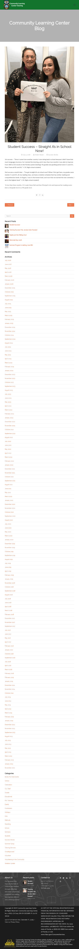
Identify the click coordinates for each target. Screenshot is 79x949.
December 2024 (10, 327)
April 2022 (8, 453)
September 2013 (10, 732)
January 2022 (9, 465)
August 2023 (9, 390)
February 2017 (9, 646)
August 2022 (9, 437)
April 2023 (8, 406)
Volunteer (8, 855)
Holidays (7, 812)
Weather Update (10, 863)
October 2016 (9, 654)
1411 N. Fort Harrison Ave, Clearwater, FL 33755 (19, 920)
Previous (10, 205)
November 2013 (10, 728)
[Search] (72, 216)
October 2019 (9, 551)
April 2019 (8, 571)
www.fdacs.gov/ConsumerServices (53, 934)
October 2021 (9, 477)
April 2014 (8, 709)
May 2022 (8, 449)
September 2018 (10, 591)
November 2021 (10, 473)
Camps (7, 781)
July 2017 (8, 630)
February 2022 (9, 461)
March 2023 (8, 410)
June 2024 (8, 351)
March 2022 (8, 457)
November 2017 (10, 622)
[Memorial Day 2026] (7, 241)
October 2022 (9, 429)
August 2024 (9, 343)
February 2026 (9, 280)
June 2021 (8, 488)
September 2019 (10, 555)
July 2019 (8, 563)
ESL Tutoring (9, 800)
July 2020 (8, 524)
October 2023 (9, 382)
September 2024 (10, 339)
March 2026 (8, 276)
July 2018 (8, 598)
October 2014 (9, 693)
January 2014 (9, 720)
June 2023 (8, 398)
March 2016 (8, 669)
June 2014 (8, 701)
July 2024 (8, 347)
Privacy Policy (15, 922)
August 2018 (9, 595)
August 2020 (9, 520)
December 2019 (10, 543)
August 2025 (9, 300)
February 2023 (9, 414)
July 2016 (8, 661)
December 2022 (10, 421)
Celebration (8, 785)
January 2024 (9, 370)
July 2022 (8, 441)
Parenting (8, 824)
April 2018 (8, 606)
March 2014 (8, 713)
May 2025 (8, 311)
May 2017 (8, 638)
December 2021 (10, 469)
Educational (8, 796)
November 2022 (10, 425)
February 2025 (9, 319)
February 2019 (9, 575)
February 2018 (9, 614)
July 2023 (8, 394)
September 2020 (10, 516)
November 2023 (10, 378)
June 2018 (8, 602)
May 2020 (8, 532)
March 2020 (8, 536)
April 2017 (8, 642)
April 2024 (8, 359)
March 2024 (8, 362)
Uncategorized (9, 851)
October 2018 (9, 587)
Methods (7, 820)
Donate (7, 792)
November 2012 (10, 768)
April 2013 (8, 752)
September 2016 (10, 657)
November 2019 (10, 547)
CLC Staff (8, 788)
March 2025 (8, 315)
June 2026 (8, 264)
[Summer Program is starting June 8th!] (7, 246)
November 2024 (10, 331)
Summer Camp (9, 844)
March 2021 (8, 496)
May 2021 (8, 492)
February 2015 (9, 677)
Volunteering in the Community (14, 859)
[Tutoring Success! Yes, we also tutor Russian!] (7, 231)
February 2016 (9, 673)
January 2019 (9, 579)
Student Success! (14, 225)
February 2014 (9, 716)
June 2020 (8, 528)
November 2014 (10, 689)
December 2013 (10, 724)
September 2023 (10, 386)
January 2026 (9, 284)
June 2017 (8, 634)
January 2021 (9, 500)
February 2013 (9, 760)
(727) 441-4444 (45, 888)
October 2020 (9, 512)
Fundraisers (8, 808)
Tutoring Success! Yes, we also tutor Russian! (23, 230)
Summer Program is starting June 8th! (21, 245)
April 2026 (8, 272)
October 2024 (9, 335)
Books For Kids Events (12, 777)
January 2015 (9, 681)
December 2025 (10, 288)
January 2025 (9, 323)
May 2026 (8, 268)
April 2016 (8, 665)
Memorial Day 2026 (15, 240)
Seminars (8, 832)
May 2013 (8, 748)
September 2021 (10, 480)
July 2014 (8, 697)
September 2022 (10, 433)
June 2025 (8, 307)
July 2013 (8, 740)
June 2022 (8, 445)
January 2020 (9, 539)
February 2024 (9, 366)
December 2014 (10, 685)
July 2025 (8, 303)
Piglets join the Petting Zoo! (17, 235)
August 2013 (9, 736)
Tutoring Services (10, 847)
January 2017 (9, 650)
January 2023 (9, 418)
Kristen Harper (39, 155)
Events (7, 804)
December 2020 (10, 504)
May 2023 (8, 402)
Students (7, 836)
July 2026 (8, 260)
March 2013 (8, 756)
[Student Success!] (7, 226)
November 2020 (10, 508)
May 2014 (8, 705)
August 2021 (9, 484)
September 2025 (10, 296)
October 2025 (9, 292)
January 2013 (9, 764)
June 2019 (8, 567)
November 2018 (10, 583)
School (7, 828)
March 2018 (8, 610)
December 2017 (10, 618)
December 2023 (10, 374)
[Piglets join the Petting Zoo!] (7, 236)
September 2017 (10, 626)
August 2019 (9, 559)
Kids (6, 816)
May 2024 (8, 355)
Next (70, 205)
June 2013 (8, 744)
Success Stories (53, 155)
